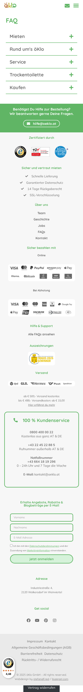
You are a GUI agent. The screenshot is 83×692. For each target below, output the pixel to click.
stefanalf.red (41, 679)
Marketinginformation (38, 550)
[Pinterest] (46, 620)
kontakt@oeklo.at (47, 474)
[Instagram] (54, 620)
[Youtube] (37, 620)
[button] (76, 6)
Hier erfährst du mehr (41, 405)
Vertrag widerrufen (41, 687)
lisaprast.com (60, 679)
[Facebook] (28, 620)
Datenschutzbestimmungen (44, 545)
